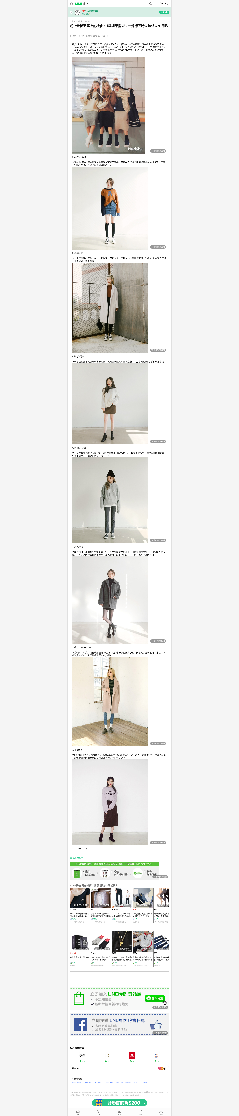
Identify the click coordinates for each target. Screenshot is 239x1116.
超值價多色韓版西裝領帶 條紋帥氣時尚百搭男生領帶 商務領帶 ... (163, 958)
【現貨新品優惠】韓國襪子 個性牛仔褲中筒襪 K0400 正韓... (142, 915)
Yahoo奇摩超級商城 (77, 922)
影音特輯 (79, 21)
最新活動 (88, 1082)
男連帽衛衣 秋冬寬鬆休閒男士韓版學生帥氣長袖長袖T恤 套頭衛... (142, 958)
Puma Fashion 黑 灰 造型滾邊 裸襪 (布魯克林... (100, 958)
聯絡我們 (146, 1082)
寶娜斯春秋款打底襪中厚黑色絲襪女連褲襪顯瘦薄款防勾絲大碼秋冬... (163, 915)
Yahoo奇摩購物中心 (119, 922)
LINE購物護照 (99, 1082)
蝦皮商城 (136, 922)
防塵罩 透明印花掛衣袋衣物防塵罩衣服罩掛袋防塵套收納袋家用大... (101, 915)
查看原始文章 (76, 858)
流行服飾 (88, 21)
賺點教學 (128, 1082)
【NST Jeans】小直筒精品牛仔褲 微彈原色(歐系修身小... (121, 915)
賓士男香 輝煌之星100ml (80, 957)
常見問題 (137, 1082)
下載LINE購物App (76, 1082)
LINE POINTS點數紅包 (114, 1082)
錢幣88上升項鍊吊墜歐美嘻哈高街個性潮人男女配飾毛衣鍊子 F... (122, 958)
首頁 (71, 21)
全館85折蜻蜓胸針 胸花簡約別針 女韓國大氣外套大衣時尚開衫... (79, 915)
